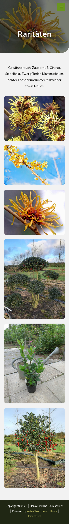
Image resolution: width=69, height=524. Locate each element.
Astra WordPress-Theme (42, 511)
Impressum (34, 516)
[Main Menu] (61, 7)
